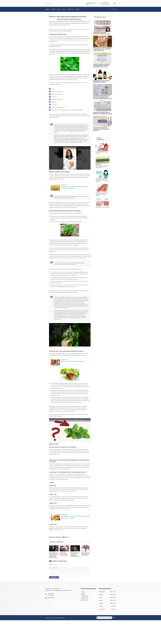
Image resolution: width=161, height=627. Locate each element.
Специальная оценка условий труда (105, 617)
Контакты (77, 9)
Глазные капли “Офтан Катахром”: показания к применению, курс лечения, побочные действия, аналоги (102, 97)
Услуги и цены (70, 9)
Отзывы (59, 9)
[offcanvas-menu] (115, 9)
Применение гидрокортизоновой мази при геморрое (102, 166)
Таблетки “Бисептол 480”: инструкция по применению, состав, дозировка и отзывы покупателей (102, 49)
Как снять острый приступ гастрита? (102, 152)
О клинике (53, 9)
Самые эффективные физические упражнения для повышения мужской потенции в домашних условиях (53, 555)
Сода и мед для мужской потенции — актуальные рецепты (64, 554)
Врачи (64, 9)
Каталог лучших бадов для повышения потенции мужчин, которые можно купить (74, 554)
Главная (47, 9)
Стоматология (48, 3)
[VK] (114, 3)
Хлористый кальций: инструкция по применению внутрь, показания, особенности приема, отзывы (101, 65)
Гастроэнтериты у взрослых (102, 207)
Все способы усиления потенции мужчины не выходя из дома (85, 554)
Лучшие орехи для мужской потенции (72, 361)
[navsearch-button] (112, 9)
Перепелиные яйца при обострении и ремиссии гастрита (101, 180)
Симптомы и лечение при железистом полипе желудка (102, 194)
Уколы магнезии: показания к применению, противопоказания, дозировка (101, 129)
